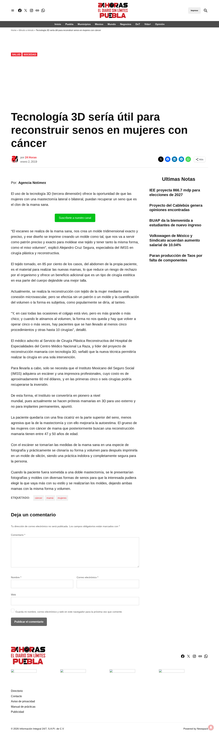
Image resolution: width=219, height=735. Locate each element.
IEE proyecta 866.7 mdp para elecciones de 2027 (174, 192)
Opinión (160, 24)
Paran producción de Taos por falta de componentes (175, 257)
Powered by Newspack (195, 728)
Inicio (58, 24)
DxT (138, 24)
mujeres (62, 498)
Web (13, 594)
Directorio (17, 690)
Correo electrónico (87, 577)
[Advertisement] (109, 84)
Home (14, 30)
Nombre (16, 577)
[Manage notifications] (211, 727)
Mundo (112, 24)
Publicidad (17, 711)
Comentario (18, 534)
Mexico (99, 24)
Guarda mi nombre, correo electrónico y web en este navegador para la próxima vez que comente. (69, 611)
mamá (50, 498)
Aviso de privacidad (23, 701)
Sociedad (30, 54)
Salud (16, 54)
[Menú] (12, 10)
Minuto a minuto (26, 30)
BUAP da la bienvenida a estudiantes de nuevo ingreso (175, 222)
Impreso (194, 10)
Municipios (84, 24)
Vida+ (147, 24)
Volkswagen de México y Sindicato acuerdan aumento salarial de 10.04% (174, 240)
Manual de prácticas (23, 706)
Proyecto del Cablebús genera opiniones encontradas (175, 207)
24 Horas (31, 157)
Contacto (16, 696)
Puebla (69, 24)
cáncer (38, 498)
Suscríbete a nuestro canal (75, 217)
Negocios (125, 24)
